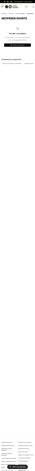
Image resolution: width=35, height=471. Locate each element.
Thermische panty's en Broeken (11, 63)
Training (3, 13)
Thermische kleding (24, 458)
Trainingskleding (23, 461)
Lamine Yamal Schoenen (8, 458)
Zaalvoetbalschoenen (8, 445)
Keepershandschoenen (25, 445)
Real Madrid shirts (23, 448)
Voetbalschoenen (6, 442)
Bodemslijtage (20, 13)
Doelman (11, 13)
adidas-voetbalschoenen (9, 461)
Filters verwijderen (18, 45)
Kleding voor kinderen (25, 442)
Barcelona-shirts (23, 451)
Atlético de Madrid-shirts (25, 455)
